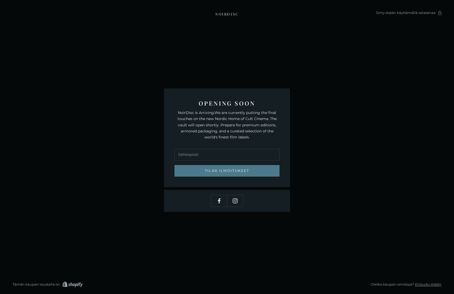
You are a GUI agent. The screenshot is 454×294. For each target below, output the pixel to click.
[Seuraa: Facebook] (219, 201)
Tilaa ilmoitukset (227, 170)
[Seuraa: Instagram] (235, 201)
